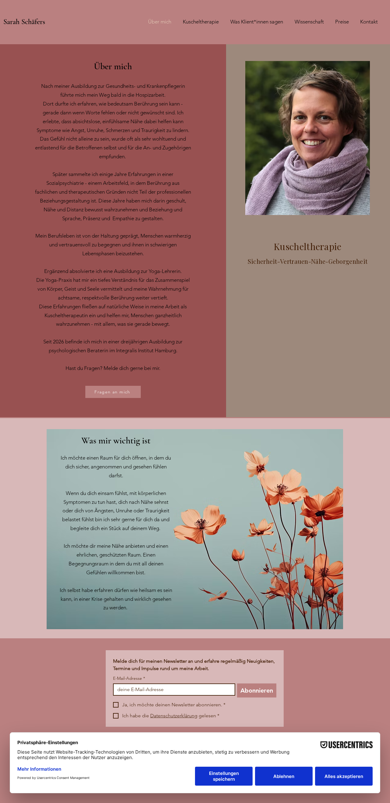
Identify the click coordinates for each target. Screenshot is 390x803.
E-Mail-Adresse (129, 678)
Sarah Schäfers (24, 21)
